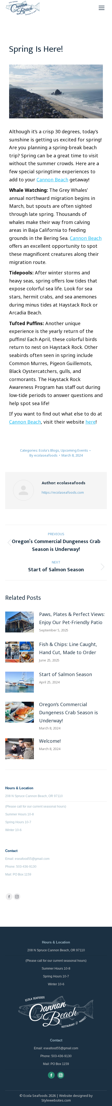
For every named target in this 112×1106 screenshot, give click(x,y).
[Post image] (19, 622)
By (43, 455)
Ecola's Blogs (49, 450)
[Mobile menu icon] (101, 8)
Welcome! (50, 741)
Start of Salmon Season (65, 674)
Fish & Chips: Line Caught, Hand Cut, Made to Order (68, 648)
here (90, 422)
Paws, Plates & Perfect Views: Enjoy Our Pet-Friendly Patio (72, 618)
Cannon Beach (52, 179)
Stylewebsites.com (56, 1100)
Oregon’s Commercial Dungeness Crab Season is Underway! (68, 712)
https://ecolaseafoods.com (63, 492)
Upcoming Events (74, 450)
